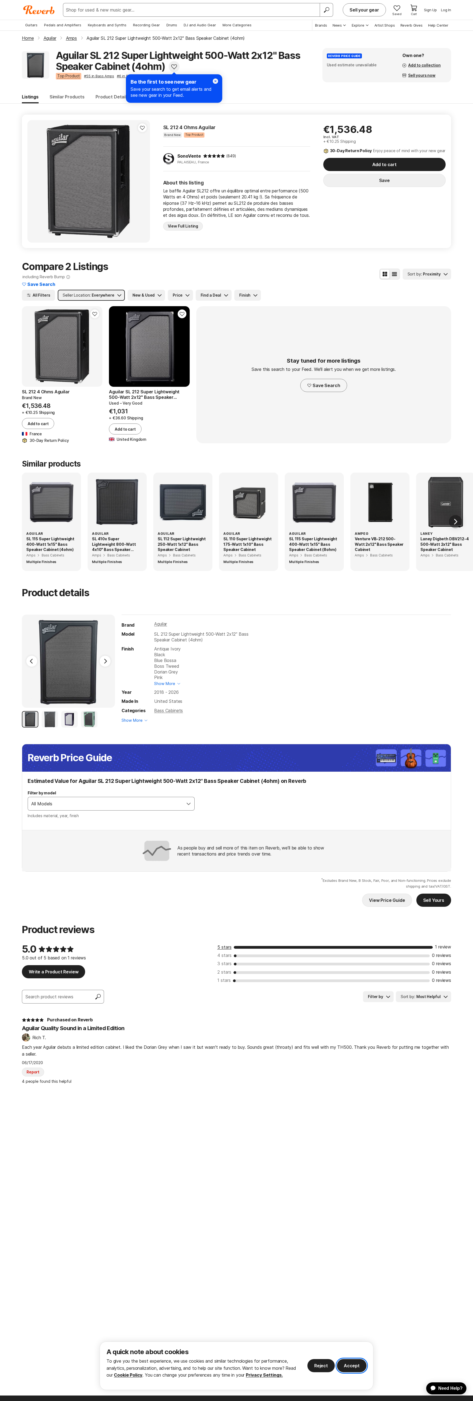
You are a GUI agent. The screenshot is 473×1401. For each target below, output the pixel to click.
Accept (352, 1365)
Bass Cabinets (168, 710)
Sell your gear (364, 10)
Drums (171, 25)
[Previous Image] (31, 661)
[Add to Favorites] (174, 66)
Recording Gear (146, 25)
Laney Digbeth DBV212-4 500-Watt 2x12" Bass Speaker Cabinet (444, 544)
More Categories (237, 25)
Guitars (31, 25)
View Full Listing (183, 226)
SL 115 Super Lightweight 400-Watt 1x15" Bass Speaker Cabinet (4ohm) (50, 544)
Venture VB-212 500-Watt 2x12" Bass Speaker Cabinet (379, 544)
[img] (214, 156)
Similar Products (67, 97)
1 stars (224, 980)
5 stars (224, 947)
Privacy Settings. (264, 1375)
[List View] (394, 274)
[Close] (215, 81)
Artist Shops (384, 25)
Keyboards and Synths (107, 25)
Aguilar (160, 624)
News (337, 25)
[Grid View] (384, 274)
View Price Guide (387, 900)
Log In (446, 10)
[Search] (326, 9)
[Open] (188, 803)
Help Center (438, 25)
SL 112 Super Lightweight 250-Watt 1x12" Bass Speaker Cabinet (182, 544)
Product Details (112, 97)
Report (33, 1072)
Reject (321, 1365)
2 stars (224, 972)
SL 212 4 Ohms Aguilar (189, 127)
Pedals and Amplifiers (62, 25)
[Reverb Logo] (39, 10)
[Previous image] (35, 181)
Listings (30, 97)
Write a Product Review (53, 971)
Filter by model (42, 793)
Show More (164, 683)
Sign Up (430, 10)
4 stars (224, 955)
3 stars (224, 963)
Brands (321, 25)
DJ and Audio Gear (200, 25)
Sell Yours (433, 900)
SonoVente (189, 156)
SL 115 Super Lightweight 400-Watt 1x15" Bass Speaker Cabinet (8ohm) (313, 544)
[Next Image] (105, 661)
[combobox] (105, 803)
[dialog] (236, 1366)
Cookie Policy (128, 1375)
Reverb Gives (411, 25)
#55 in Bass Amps (99, 76)
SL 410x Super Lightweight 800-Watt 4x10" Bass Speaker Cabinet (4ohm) (114, 544)
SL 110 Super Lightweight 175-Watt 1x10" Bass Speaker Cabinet (247, 544)
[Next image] (142, 181)
